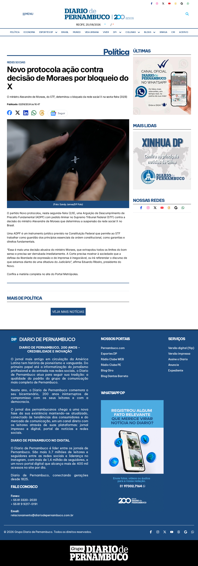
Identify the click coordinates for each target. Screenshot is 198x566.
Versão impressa (179, 353)
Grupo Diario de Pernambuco (33, 532)
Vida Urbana (92, 32)
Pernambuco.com (113, 348)
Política (15, 32)
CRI (173, 32)
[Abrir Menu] (23, 14)
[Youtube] (169, 3)
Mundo (77, 32)
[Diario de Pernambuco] (99, 14)
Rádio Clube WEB (112, 359)
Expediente (175, 370)
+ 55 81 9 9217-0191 (24, 504)
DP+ (115, 32)
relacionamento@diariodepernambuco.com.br (42, 515)
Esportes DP (46, 32)
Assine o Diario (178, 359)
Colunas (130, 32)
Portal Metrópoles (66, 274)
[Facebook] (153, 3)
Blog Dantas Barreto (114, 376)
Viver (106, 32)
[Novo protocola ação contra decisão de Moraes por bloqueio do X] (9, 112)
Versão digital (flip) (181, 348)
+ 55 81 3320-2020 (24, 500)
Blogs (147, 32)
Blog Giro (107, 370)
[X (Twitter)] (163, 3)
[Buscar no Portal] (187, 14)
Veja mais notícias (68, 312)
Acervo (183, 32)
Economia (29, 32)
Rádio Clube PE (111, 365)
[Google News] (182, 3)
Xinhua (163, 32)
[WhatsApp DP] (188, 3)
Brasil (65, 32)
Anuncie (173, 365)
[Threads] (175, 3)
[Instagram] (157, 3)
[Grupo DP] (99, 553)
